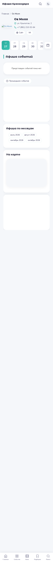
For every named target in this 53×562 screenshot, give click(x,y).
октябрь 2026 (34, 140)
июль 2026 (15, 135)
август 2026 (29, 135)
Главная (5, 13)
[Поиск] (40, 4)
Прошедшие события (19, 81)
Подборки (37, 559)
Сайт (21, 32)
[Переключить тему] (48, 3)
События (17, 559)
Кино (27, 559)
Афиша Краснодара (15, 4)
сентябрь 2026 (16, 140)
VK (30, 32)
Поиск (48, 559)
